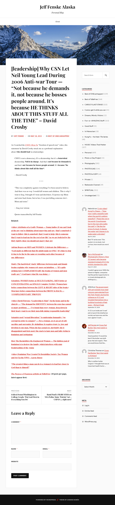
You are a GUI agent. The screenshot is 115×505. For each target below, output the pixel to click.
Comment (16, 422)
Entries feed (89, 411)
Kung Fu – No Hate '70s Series (96, 137)
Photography (90, 163)
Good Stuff (89, 126)
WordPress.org (90, 421)
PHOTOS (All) (90, 169)
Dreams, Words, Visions (94, 115)
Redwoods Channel (92, 185)
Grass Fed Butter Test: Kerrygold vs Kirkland (97, 327)
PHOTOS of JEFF (91, 174)
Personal (88, 152)
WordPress (51, 500)
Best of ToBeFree (91, 99)
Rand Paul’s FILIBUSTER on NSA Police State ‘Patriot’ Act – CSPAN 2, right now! (58, 397)
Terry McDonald (94, 254)
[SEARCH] (106, 75)
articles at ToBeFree (30, 373)
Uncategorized (90, 195)
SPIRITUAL (89, 190)
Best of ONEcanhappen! (58, 136)
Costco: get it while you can (95, 110)
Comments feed (91, 416)
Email (46, 449)
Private (87, 179)
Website (14, 461)
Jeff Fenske (19, 136)
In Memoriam (90, 131)
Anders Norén (73, 500)
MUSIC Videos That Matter (95, 145)
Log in (87, 405)
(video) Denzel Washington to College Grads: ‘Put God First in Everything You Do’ (25, 397)
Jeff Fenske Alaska (57, 7)
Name (14, 449)
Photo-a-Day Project (93, 158)
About (57, 21)
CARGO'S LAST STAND (94, 104)
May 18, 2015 (36, 136)
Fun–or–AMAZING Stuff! (95, 121)
